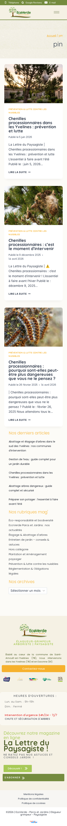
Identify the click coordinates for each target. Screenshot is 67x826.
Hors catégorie (18, 549)
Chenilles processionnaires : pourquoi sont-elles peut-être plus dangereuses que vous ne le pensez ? (33, 370)
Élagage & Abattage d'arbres (28, 535)
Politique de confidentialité (33, 798)
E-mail (52, 2)
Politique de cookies (33, 803)
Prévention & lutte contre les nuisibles (33, 564)
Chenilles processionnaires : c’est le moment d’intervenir (31, 244)
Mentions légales (33, 794)
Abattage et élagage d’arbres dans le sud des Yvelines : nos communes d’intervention (32, 446)
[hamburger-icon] (56, 12)
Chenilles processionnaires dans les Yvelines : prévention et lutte (32, 124)
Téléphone (13, 2)
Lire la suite (19, 172)
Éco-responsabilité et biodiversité (31, 520)
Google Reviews (34, 2)
